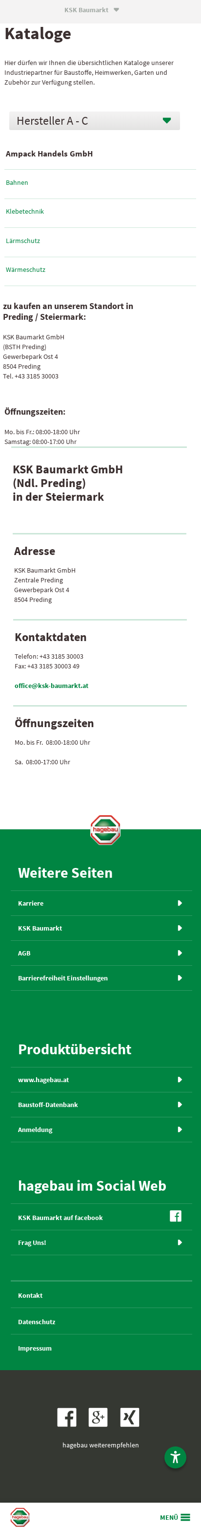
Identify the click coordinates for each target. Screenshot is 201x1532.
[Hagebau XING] (132, 1424)
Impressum (35, 1348)
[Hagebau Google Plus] (101, 1424)
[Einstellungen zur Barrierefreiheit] (175, 1457)
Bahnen (17, 182)
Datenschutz (36, 1321)
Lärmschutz (23, 240)
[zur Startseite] (105, 830)
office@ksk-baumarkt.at (51, 685)
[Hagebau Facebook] (69, 1424)
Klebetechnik (25, 211)
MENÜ (169, 1517)
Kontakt (30, 1295)
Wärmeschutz (25, 269)
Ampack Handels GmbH (49, 153)
